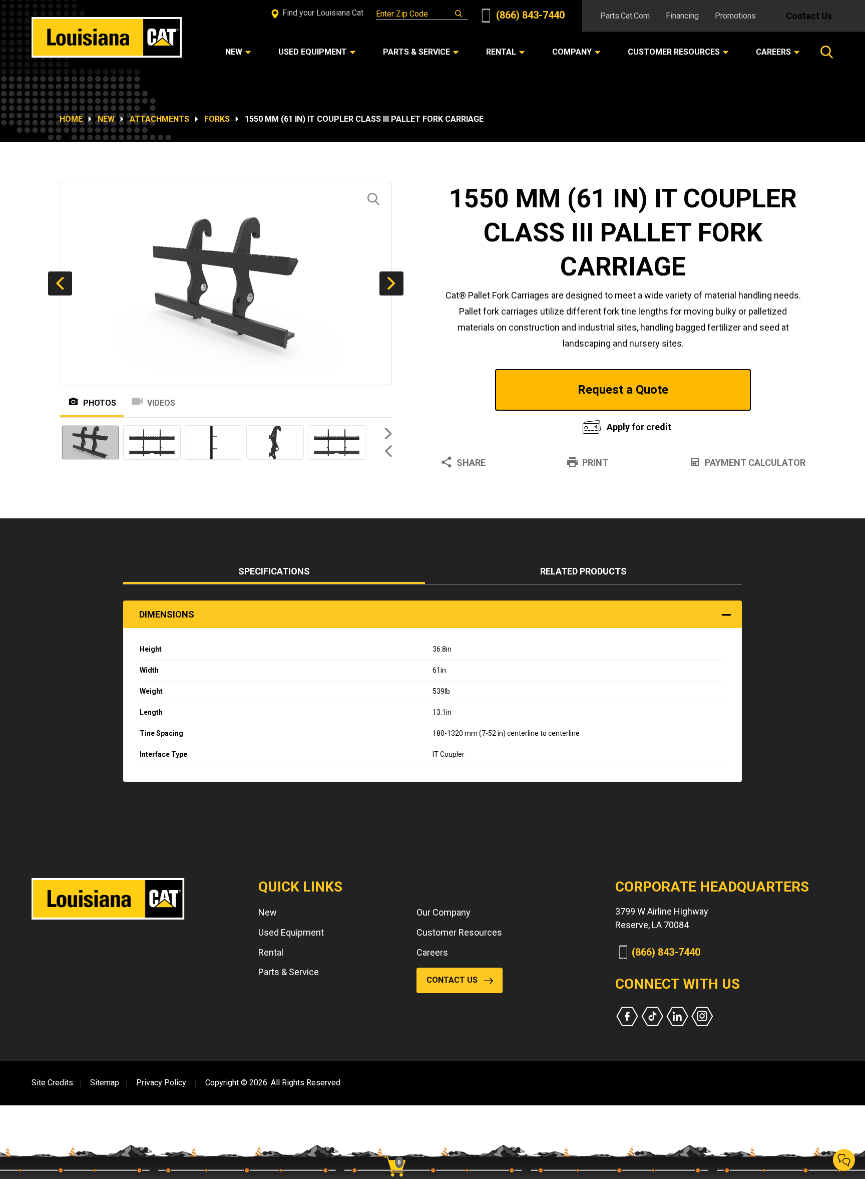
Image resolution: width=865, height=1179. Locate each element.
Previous (60, 283)
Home (71, 119)
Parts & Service (288, 972)
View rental (500, 424)
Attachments (159, 119)
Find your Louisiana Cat (321, 13)
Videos (161, 403)
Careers (432, 952)
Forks (217, 119)
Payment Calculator (755, 462)
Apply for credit (639, 427)
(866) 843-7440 (529, 15)
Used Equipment (291, 932)
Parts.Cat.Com (625, 16)
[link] (398, 1149)
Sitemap (104, 1082)
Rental (270, 952)
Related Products (583, 571)
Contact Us (809, 16)
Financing (682, 16)
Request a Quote (623, 390)
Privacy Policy (161, 1082)
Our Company (443, 912)
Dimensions (166, 614)
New (106, 119)
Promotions (735, 16)
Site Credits (52, 1082)
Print (595, 462)
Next (391, 283)
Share (471, 462)
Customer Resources (459, 932)
